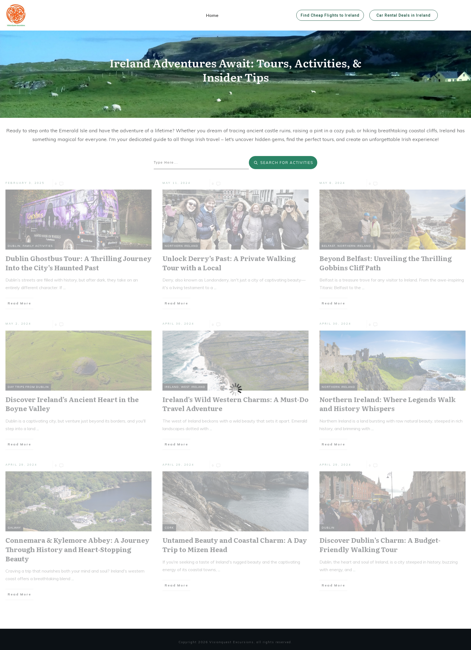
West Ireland (193, 387)
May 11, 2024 (176, 183)
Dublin (14, 246)
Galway (14, 527)
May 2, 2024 (18, 323)
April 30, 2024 (178, 323)
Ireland (172, 387)
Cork (169, 527)
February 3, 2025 (24, 183)
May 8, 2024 (332, 183)
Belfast (328, 246)
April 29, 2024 (21, 464)
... (64, 287)
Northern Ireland (181, 246)
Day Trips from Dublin (28, 387)
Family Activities (38, 246)
